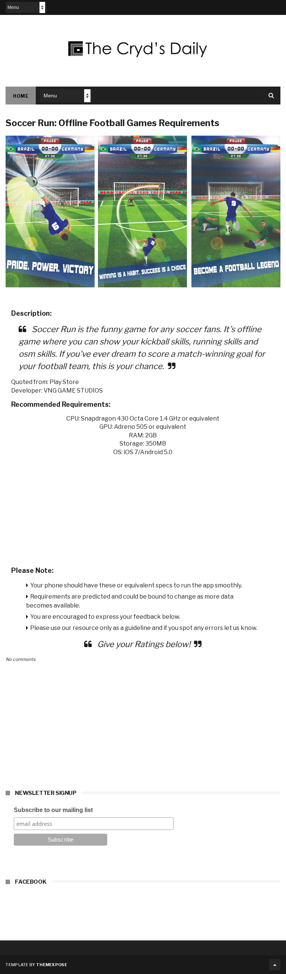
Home (20, 96)
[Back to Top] (274, 964)
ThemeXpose (51, 964)
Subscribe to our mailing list (53, 810)
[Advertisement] (142, 508)
